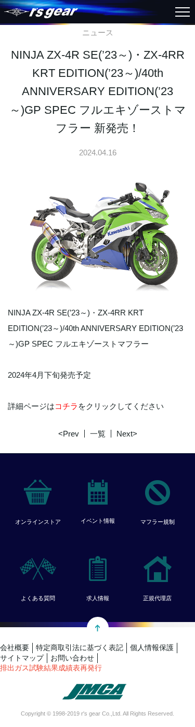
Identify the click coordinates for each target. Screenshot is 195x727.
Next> (126, 434)
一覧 (98, 434)
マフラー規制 (157, 522)
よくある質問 (38, 598)
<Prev (68, 434)
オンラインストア (38, 522)
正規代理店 (157, 598)
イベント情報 (98, 521)
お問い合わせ (72, 658)
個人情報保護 (152, 647)
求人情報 (97, 598)
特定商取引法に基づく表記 (79, 647)
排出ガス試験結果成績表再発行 (51, 668)
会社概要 (14, 647)
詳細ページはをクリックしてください (86, 406)
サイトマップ (22, 658)
